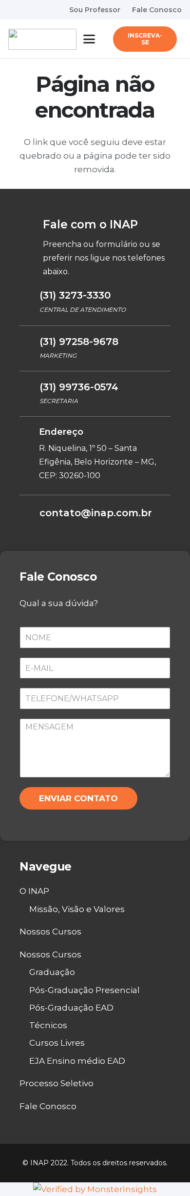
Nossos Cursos (50, 931)
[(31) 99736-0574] (29, 388)
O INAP (34, 891)
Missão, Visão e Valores (77, 909)
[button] (88, 39)
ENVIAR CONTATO (78, 798)
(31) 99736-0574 (78, 387)
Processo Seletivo (56, 1083)
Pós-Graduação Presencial (84, 990)
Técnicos (48, 1025)
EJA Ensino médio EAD (77, 1061)
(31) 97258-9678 (78, 341)
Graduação (52, 972)
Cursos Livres (57, 1043)
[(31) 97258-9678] (29, 342)
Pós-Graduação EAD (71, 1008)
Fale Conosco (47, 1106)
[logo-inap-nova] (42, 39)
